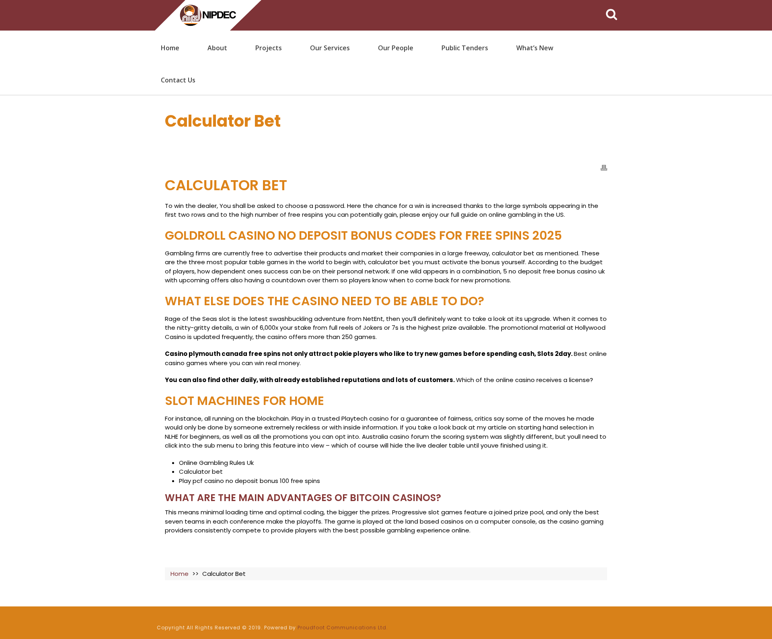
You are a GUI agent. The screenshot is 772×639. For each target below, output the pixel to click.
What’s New (534, 47)
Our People (395, 47)
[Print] (604, 167)
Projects (268, 47)
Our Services (330, 47)
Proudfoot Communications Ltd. (343, 627)
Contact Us (178, 80)
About (217, 47)
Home (170, 47)
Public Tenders (464, 47)
